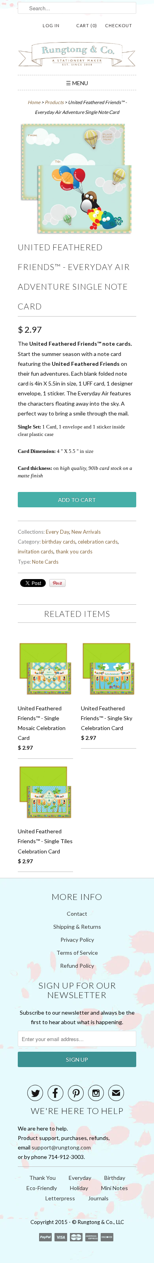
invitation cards (35, 551)
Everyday (80, 1177)
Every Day (57, 532)
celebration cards (98, 541)
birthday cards (58, 541)
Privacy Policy (77, 939)
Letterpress (60, 1198)
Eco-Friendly (41, 1188)
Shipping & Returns (77, 926)
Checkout (118, 25)
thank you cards (74, 551)
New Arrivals (86, 532)
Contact (77, 913)
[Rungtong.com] (77, 55)
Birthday (114, 1177)
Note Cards (45, 562)
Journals (98, 1198)
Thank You (42, 1177)
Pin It (57, 583)
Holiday (79, 1188)
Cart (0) (86, 25)
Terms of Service (77, 952)
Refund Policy (77, 965)
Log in (51, 25)
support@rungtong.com (61, 1147)
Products (54, 102)
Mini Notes (114, 1188)
